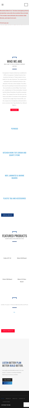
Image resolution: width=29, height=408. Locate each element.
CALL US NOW (7, 379)
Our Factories (6, 401)
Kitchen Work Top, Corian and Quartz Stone (14, 314)
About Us (14, 398)
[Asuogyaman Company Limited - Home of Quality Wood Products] (14, 4)
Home (2, 398)
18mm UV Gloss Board (21, 280)
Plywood (14, 322)
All (14, 312)
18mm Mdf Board (22, 258)
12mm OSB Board (7, 279)
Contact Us (22, 398)
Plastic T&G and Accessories (14, 319)
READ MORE (14, 109)
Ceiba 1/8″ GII (7, 258)
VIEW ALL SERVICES (7, 215)
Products (8, 398)
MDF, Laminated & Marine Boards (14, 317)
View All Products (8, 330)
